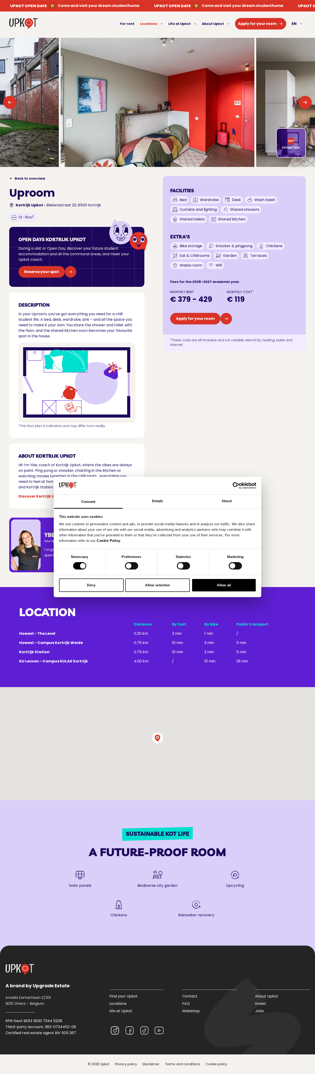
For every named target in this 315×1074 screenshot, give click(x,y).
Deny (91, 585)
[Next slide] (304, 102)
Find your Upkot (123, 996)
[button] (157, 738)
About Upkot (213, 23)
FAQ (186, 1003)
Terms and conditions (182, 1064)
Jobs (259, 1011)
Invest (260, 1003)
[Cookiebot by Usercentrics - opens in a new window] (236, 485)
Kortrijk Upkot (29, 205)
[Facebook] (129, 1030)
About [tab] (227, 501)
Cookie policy (216, 1064)
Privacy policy (126, 1064)
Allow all (224, 585)
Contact (189, 996)
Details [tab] (157, 501)
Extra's (180, 237)
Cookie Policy (108, 541)
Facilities (182, 190)
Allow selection (157, 585)
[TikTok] (144, 1030)
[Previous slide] (10, 102)
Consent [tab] (88, 502)
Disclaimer (151, 1064)
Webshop (191, 1011)
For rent (127, 23)
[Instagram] (114, 1030)
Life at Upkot (179, 23)
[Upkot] (20, 969)
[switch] (131, 566)
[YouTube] (159, 1030)
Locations (148, 23)
